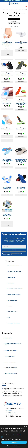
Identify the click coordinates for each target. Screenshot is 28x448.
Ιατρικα (10, 305)
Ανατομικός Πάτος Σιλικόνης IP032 (7, 188)
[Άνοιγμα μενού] (3, 3)
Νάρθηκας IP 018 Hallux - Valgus (7, 129)
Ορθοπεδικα (11, 283)
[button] (14, 445)
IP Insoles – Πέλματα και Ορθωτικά (20, 9)
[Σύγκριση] (3, 7)
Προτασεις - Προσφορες (13, 323)
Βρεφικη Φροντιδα (12, 311)
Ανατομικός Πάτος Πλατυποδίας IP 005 (21, 74)
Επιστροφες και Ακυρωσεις (11, 373)
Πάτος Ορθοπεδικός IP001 (21, 129)
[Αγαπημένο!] (7, 39)
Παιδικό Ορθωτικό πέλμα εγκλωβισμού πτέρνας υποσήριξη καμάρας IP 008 (21, 161)
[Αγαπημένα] (10, 7)
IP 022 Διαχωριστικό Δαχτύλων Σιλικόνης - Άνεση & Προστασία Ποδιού (7, 44)
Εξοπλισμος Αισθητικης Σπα (15, 265)
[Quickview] (3, 39)
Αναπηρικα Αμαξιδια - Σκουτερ (15, 288)
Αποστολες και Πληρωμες (11, 367)
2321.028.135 (9, 410)
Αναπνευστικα (11, 277)
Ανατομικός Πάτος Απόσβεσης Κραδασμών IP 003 (7, 160)
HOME (3, 9)
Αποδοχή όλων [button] (14, 442)
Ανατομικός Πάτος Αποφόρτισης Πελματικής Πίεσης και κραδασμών (21, 102)
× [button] (26, 426)
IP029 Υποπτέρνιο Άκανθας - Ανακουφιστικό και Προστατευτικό (7, 102)
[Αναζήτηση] (25, 3)
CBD (9, 317)
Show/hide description (14, 18)
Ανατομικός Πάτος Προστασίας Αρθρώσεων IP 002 (7, 75)
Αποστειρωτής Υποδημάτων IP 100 (7, 215)
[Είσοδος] (18, 7)
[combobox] (24, 426)
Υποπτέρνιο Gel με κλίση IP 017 (21, 43)
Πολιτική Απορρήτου (7, 254)
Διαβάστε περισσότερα (16, 434)
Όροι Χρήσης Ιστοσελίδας (16, 253)
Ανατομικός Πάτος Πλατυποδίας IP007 (21, 188)
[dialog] (14, 436)
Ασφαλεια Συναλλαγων (10, 362)
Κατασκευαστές (8, 9)
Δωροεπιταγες (8, 337)
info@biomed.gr (12, 413)
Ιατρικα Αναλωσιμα (12, 300)
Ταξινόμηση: (14, 21)
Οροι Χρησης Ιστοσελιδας (11, 350)
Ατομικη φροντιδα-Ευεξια (14, 294)
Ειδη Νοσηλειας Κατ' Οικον (14, 271)
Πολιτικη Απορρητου (10, 356)
